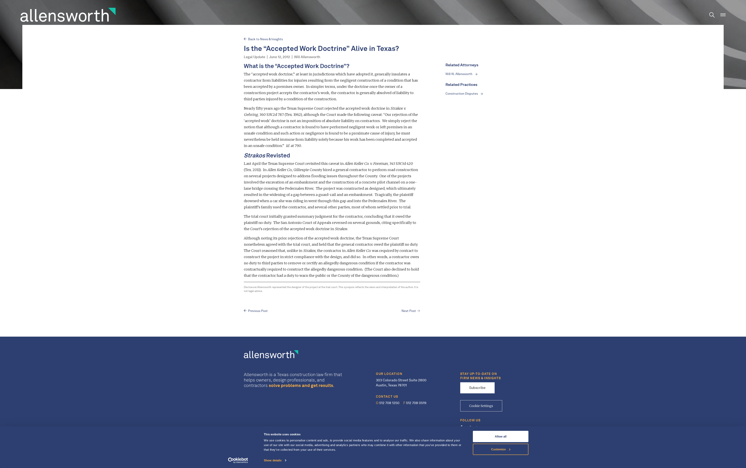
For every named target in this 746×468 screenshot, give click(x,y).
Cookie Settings (481, 406)
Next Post (409, 311)
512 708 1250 (387, 403)
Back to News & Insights (265, 39)
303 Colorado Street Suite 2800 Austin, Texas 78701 (401, 382)
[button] (723, 14)
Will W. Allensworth (459, 74)
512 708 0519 (414, 403)
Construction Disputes (462, 93)
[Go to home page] (68, 14)
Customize (498, 449)
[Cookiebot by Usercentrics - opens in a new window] (238, 460)
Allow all (500, 436)
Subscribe (477, 388)
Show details (272, 460)
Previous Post (258, 311)
